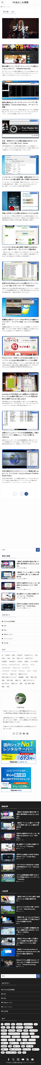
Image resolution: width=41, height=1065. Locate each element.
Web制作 (4, 661)
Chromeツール (29, 655)
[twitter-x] (17, 733)
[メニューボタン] (2, 2)
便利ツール (13, 674)
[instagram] (20, 733)
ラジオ (35, 671)
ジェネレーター (6, 667)
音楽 (8, 686)
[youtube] (24, 733)
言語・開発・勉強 (29, 683)
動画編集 (21, 677)
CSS (36, 655)
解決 (21, 683)
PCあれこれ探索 (20, 2)
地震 (27, 677)
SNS (8, 658)
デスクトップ (16, 667)
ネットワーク (25, 667)
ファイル (14, 671)
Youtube (20, 661)
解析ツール (15, 683)
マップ (29, 671)
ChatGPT (19, 655)
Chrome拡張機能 (9, 621)
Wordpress (12, 661)
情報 (3, 680)
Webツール (20, 658)
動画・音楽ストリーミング (9, 677)
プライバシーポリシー (29, 1062)
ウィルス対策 (34, 661)
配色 (3, 686)
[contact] (27, 733)
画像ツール (18, 680)
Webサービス (8, 634)
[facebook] (13, 733)
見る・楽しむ (5, 683)
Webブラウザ (29, 658)
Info (5, 626)
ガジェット (25, 664)
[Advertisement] (20, 524)
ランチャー (5, 674)
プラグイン (22, 671)
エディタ (4, 664)
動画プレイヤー (23, 674)
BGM (13, 655)
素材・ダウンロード (28, 680)
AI (2, 655)
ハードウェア (5, 671)
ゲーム (32, 664)
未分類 (6, 643)
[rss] (27, 1059)
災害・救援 (10, 680)
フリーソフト (8, 639)
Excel (3, 658)
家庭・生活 (34, 677)
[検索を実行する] (38, 550)
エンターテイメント (14, 664)
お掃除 (26, 661)
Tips (5, 630)
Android (7, 655)
